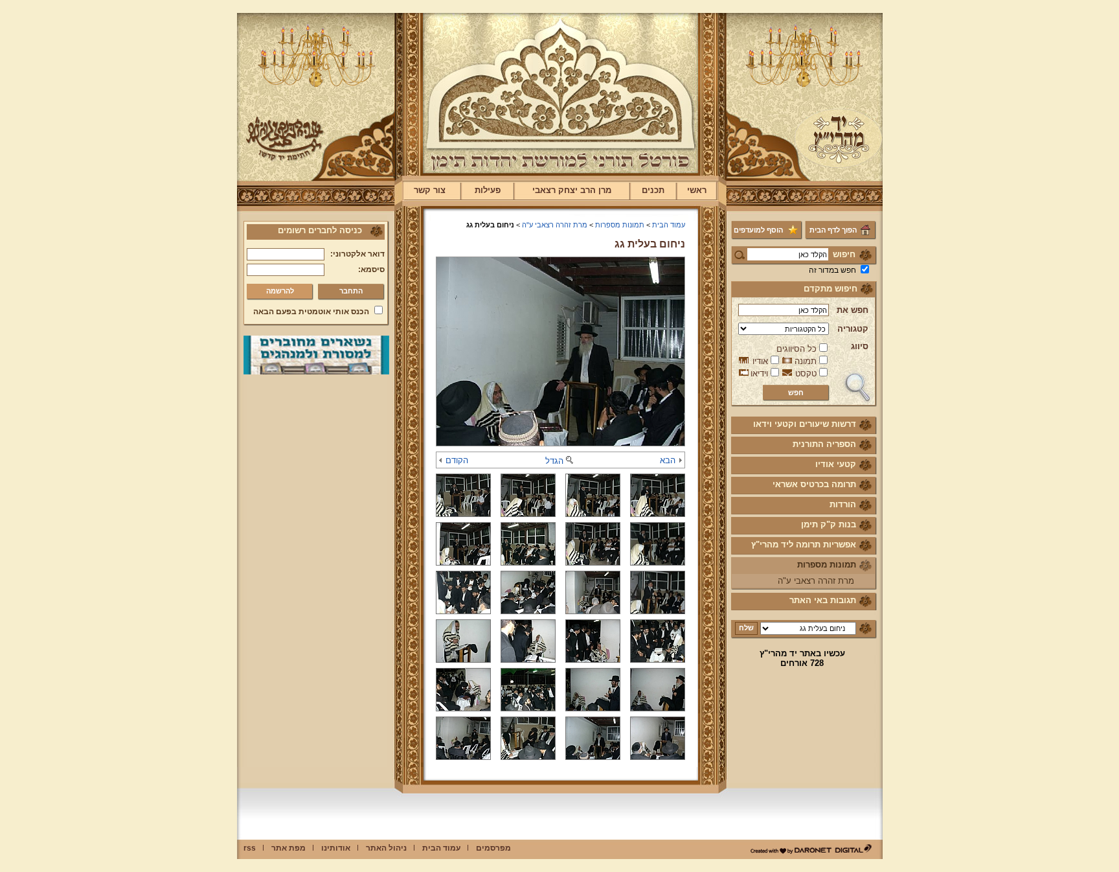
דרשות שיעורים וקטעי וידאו (804, 424)
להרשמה (280, 291)
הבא (667, 460)
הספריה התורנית (824, 444)
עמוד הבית (668, 225)
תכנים (653, 190)
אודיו (760, 361)
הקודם (457, 460)
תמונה (806, 361)
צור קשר (430, 190)
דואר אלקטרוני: (357, 253)
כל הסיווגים (796, 349)
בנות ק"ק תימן (828, 524)
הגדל (554, 461)
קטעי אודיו (835, 464)
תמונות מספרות (826, 564)
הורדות (843, 504)
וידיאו (759, 373)
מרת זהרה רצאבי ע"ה (816, 581)
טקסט (806, 373)
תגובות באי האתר (822, 600)
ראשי (696, 190)
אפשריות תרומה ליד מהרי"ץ (803, 544)
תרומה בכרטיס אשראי (814, 484)
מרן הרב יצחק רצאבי (571, 190)
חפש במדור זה (832, 270)
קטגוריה (852, 329)
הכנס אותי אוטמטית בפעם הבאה (311, 311)
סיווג (859, 346)
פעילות (488, 190)
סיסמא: (371, 269)
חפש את (852, 310)
